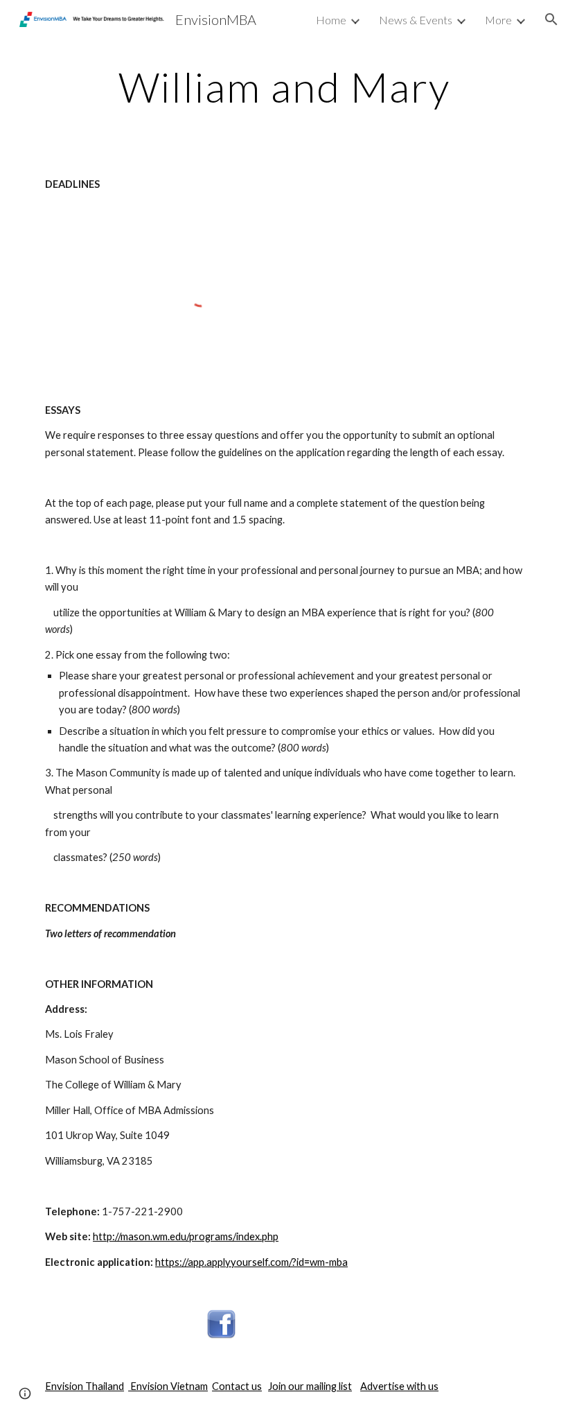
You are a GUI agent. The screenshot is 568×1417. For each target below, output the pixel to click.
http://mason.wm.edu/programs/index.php (185, 1236)
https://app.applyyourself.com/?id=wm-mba (251, 1262)
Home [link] (331, 19)
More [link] (498, 19)
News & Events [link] (415, 19)
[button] (551, 19)
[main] (284, 86)
